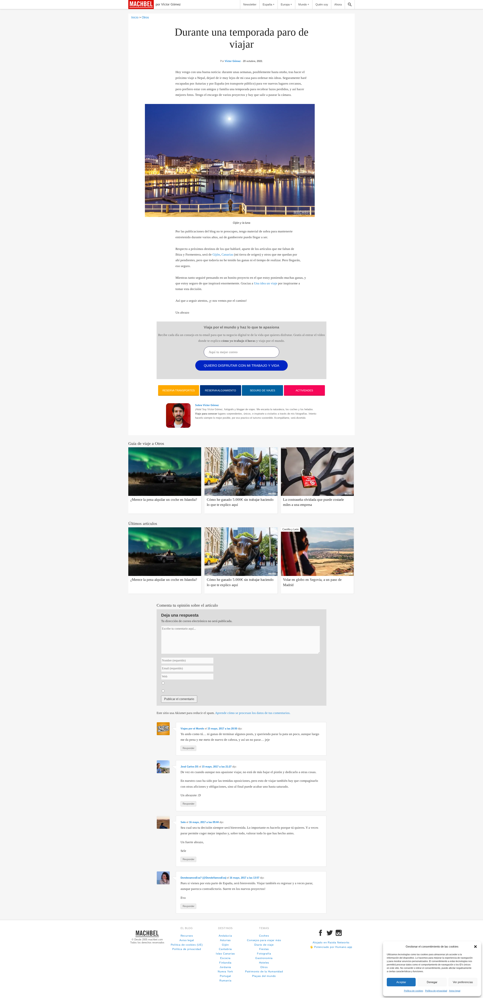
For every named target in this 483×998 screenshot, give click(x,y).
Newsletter (249, 4)
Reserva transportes (178, 390)
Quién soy (321, 4)
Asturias (225, 940)
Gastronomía (264, 958)
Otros (264, 967)
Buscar (350, 4)
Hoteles (264, 962)
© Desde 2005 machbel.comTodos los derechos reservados (147, 941)
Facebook (321, 933)
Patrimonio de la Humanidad (264, 971)
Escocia (225, 958)
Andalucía (225, 935)
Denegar (432, 982)
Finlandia (225, 962)
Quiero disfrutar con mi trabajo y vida (241, 365)
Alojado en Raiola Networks (331, 942)
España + (269, 4)
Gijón (216, 254)
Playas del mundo (264, 976)
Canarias (227, 254)
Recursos (187, 935)
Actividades (304, 390)
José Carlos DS (189, 766)
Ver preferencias (463, 982)
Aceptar (401, 982)
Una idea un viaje (265, 283)
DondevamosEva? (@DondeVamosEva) (203, 877)
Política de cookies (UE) (187, 944)
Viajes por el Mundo (192, 728)
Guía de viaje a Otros (146, 443)
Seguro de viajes (262, 390)
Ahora (338, 4)
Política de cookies (413, 991)
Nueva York (225, 971)
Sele (183, 822)
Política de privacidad (436, 991)
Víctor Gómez (233, 61)
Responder (188, 748)
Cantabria (225, 949)
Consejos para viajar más (264, 940)
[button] (475, 946)
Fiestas (264, 949)
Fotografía (264, 953)
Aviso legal (454, 991)
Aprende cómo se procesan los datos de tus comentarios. (252, 713)
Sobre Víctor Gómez (207, 405)
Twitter (330, 933)
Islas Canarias (225, 953)
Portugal (225, 976)
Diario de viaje (264, 944)
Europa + (286, 4)
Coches (264, 935)
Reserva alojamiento (220, 390)
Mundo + (303, 4)
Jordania (225, 967)
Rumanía (225, 980)
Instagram (339, 933)
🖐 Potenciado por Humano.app (331, 947)
